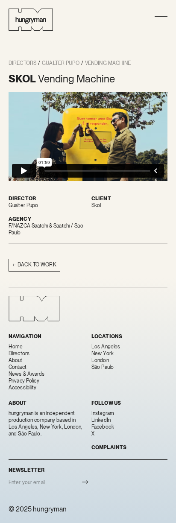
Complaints (108, 447)
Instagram (102, 413)
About (16, 360)
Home (16, 347)
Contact (17, 367)
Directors (22, 63)
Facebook (102, 427)
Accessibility (23, 388)
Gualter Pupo (60, 63)
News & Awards (27, 374)
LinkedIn (101, 420)
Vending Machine (108, 63)
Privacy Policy (24, 381)
